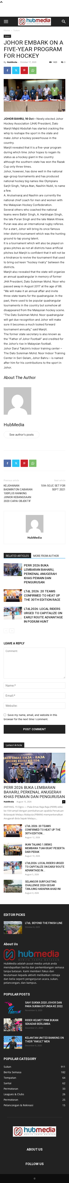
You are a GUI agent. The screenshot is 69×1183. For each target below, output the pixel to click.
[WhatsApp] (32, 70)
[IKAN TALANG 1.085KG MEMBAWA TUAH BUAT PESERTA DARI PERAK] (13, 849)
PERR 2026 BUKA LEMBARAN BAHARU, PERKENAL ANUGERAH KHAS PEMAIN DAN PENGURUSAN (40, 574)
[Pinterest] (24, 70)
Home (7, 30)
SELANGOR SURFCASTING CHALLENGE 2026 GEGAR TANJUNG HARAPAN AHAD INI (43, 885)
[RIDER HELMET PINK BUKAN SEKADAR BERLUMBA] (13, 1024)
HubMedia (12, 62)
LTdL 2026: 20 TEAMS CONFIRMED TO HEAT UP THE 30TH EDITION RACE (43, 595)
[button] (6, 22)
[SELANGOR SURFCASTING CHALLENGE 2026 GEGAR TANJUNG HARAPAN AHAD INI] (13, 886)
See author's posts (21, 434)
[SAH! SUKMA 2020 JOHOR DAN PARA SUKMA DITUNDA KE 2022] (13, 1007)
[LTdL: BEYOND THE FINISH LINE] (13, 927)
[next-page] (12, 630)
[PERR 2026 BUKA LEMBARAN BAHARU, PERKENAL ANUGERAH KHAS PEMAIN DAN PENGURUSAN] (13, 569)
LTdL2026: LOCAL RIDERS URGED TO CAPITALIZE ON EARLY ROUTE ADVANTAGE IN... (44, 867)
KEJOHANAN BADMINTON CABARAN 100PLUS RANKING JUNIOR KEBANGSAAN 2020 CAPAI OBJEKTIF (18, 493)
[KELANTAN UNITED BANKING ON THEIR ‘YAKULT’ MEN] (13, 1042)
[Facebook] (7, 70)
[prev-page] (6, 630)
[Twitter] (16, 70)
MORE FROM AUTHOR (46, 555)
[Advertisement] (34, 10)
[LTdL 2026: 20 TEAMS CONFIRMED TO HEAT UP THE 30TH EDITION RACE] (13, 595)
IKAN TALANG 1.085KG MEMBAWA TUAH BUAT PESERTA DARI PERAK (45, 848)
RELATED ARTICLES (17, 555)
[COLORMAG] (31, 959)
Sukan (16, 30)
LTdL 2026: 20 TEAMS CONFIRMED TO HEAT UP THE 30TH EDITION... (43, 830)
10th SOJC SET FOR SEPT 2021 (53, 487)
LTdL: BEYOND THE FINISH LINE (43, 923)
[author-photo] (34, 532)
